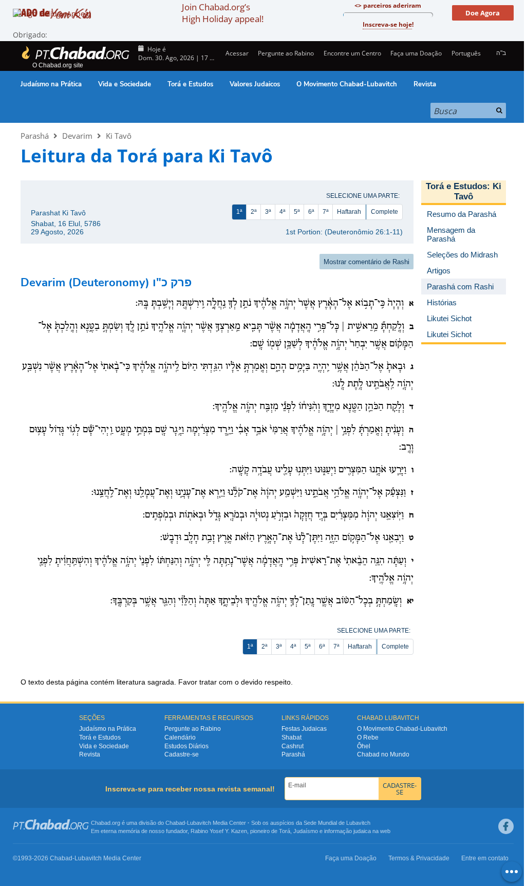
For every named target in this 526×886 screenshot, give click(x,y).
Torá (284, 831)
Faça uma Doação (416, 53)
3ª (268, 211)
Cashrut (292, 746)
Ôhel (363, 746)
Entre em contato (485, 858)
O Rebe (368, 737)
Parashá (35, 136)
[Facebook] (506, 826)
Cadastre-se (181, 754)
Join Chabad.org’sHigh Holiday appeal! (223, 13)
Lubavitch (199, 823)
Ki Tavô (119, 136)
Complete (384, 211)
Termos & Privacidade (418, 858)
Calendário (180, 737)
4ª (282, 211)
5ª (296, 211)
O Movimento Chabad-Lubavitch (346, 84)
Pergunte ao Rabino (286, 53)
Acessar (236, 53)
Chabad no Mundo (383, 754)
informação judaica (347, 831)
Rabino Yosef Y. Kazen (219, 831)
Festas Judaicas (304, 728)
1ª (239, 211)
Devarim (77, 136)
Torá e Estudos (190, 84)
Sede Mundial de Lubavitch (337, 823)
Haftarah (349, 211)
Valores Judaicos (255, 84)
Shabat (291, 737)
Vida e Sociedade (124, 84)
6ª (311, 211)
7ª (325, 211)
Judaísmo (305, 831)
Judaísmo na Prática (51, 84)
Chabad (175, 823)
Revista (425, 84)
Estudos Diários (186, 746)
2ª (253, 211)
